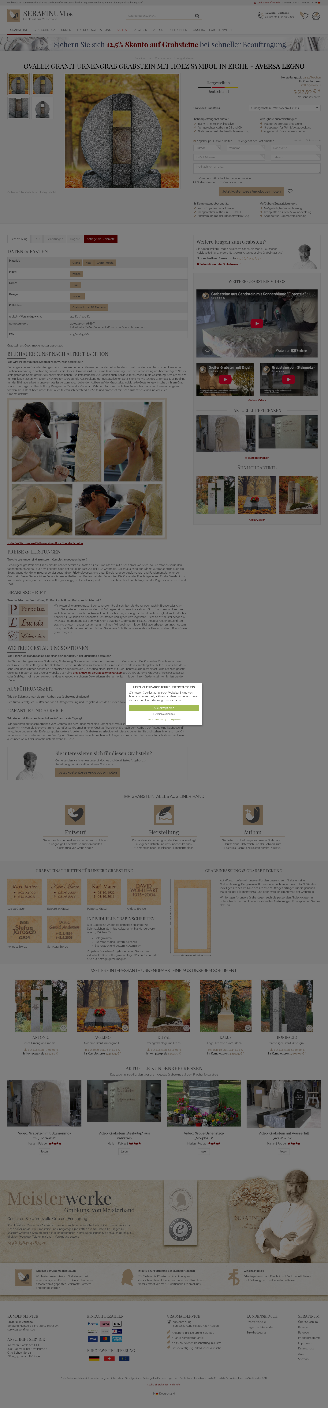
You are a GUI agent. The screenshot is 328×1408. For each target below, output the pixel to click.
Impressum (176, 720)
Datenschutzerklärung (156, 720)
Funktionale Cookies (164, 714)
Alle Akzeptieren (164, 707)
